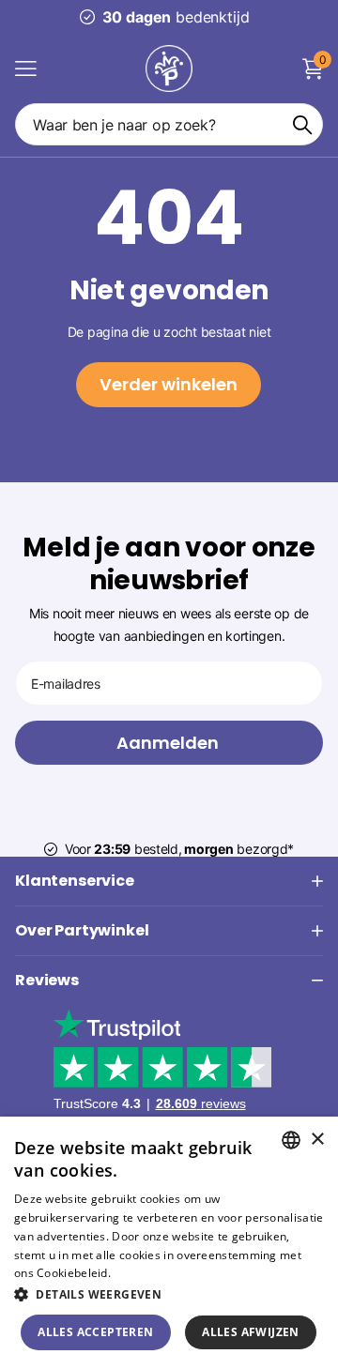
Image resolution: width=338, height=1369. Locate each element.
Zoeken (302, 124)
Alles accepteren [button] (95, 1332)
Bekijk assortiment (26, 68)
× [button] (317, 1140)
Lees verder (146, 1273)
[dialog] (169, 1243)
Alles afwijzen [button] (251, 1332)
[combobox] (291, 1140)
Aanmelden (169, 742)
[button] (169, 1294)
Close (169, 881)
